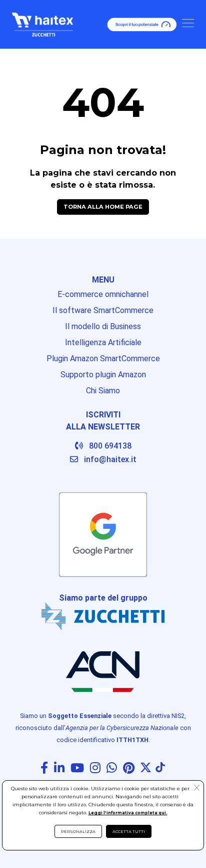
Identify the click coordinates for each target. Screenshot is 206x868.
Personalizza (78, 831)
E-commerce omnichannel (103, 294)
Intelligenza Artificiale (103, 342)
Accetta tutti (128, 831)
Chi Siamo (103, 390)
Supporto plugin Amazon (103, 374)
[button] (197, 789)
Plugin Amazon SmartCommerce (103, 358)
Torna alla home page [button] (103, 206)
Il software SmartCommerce (103, 310)
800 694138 (110, 446)
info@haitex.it (110, 459)
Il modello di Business (103, 326)
